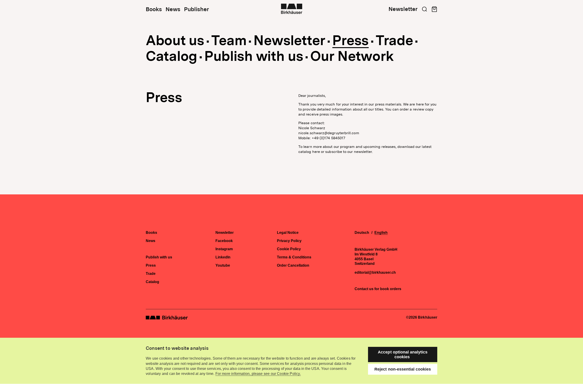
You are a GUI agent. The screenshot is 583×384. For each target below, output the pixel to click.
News (173, 9)
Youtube (222, 265)
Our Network (352, 56)
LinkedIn (222, 257)
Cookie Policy (289, 249)
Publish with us (253, 56)
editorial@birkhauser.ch (375, 272)
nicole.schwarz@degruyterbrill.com (328, 133)
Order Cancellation (293, 265)
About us (175, 40)
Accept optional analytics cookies (403, 354)
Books (154, 9)
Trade (394, 40)
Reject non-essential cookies (402, 369)
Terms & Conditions (294, 257)
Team (229, 40)
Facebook (224, 241)
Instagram (224, 249)
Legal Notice (288, 233)
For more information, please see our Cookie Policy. (258, 374)
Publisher (196, 9)
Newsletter (403, 9)
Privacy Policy (289, 241)
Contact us (364, 289)
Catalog (171, 56)
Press (350, 40)
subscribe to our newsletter (348, 151)
